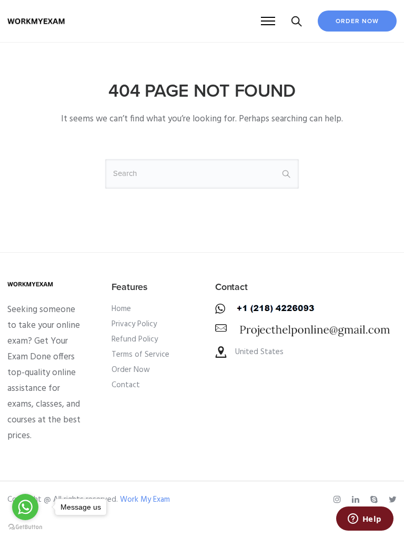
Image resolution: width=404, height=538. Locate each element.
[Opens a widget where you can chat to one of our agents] (364, 519)
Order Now (357, 21)
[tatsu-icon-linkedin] (357, 499)
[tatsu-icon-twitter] (393, 499)
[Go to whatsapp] (25, 507)
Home (121, 309)
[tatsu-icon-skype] (375, 499)
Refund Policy (135, 339)
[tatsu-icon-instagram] (339, 499)
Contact (126, 385)
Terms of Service (140, 354)
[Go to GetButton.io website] (25, 527)
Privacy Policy (134, 324)
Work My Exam (145, 499)
